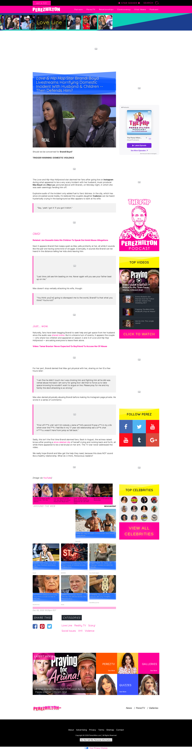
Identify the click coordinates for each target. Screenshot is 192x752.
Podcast (154, 9)
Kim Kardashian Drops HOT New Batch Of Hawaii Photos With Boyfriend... (62, 500)
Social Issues (69, 630)
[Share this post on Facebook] (35, 626)
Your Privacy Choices (98, 748)
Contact (120, 730)
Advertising (81, 730)
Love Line (67, 625)
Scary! (91, 625)
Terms (101, 730)
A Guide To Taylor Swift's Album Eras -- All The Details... (42, 500)
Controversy (124, 9)
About (71, 730)
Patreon (78, 9)
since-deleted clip (62, 442)
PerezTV (91, 9)
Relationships (106, 9)
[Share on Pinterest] (42, 626)
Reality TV (80, 625)
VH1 (80, 630)
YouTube (47, 478)
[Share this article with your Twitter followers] (49, 626)
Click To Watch (139, 334)
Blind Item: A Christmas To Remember (102, 499)
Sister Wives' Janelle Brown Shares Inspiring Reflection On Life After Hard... (81, 501)
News (129, 708)
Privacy (92, 730)
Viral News (140, 9)
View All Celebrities (139, 531)
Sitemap (110, 730)
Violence (89, 630)
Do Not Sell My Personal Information (96, 740)
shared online (58, 335)
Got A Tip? (41, 3)
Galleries (153, 708)
